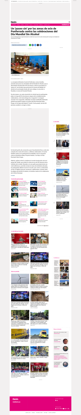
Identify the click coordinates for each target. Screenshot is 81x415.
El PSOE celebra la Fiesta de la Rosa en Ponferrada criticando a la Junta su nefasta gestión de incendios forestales (39, 375)
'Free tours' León (45, 1)
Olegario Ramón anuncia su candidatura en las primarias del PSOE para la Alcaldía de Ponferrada (20, 246)
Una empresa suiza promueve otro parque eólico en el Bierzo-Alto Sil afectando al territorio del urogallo (19, 286)
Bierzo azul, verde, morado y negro (38, 357)
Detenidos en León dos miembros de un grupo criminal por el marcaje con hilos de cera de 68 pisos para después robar (39, 246)
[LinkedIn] (40, 45)
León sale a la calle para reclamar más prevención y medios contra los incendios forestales (20, 375)
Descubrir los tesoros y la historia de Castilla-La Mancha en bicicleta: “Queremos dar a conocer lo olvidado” (56, 269)
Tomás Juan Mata (59, 149)
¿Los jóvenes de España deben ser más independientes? (61, 354)
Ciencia (31, 24)
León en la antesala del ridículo (62, 147)
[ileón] (19, 399)
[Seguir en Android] (55, 400)
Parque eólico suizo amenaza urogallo (23, 1)
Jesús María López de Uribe (35, 288)
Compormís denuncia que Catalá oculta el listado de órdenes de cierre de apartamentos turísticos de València (56, 276)
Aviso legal (45, 412)
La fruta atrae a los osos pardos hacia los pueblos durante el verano (20, 358)
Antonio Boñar (56, 348)
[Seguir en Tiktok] (65, 408)
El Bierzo (41, 24)
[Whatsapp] (30, 45)
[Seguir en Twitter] (57, 408)
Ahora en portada (15, 271)
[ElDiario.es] (65, 24)
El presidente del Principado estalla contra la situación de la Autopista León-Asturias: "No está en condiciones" (62, 211)
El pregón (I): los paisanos (57, 347)
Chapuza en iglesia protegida (52, 1)
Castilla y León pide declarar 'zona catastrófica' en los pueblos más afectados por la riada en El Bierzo (38, 322)
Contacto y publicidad (52, 412)
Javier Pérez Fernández (56, 366)
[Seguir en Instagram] (61, 408)
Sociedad (26, 24)
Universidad (36, 24)
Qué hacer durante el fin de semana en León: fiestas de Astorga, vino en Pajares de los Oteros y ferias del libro (39, 265)
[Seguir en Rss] (68, 408)
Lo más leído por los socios (17, 231)
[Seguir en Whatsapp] (67, 408)
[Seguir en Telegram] (60, 408)
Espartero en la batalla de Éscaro (33, 1)
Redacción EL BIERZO (15, 326)
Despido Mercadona (59, 1)
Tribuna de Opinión (57, 329)
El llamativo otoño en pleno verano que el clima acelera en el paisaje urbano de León (19, 265)
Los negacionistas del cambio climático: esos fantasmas (58, 363)
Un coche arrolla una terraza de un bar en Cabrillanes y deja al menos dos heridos (19, 341)
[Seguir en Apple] (57, 400)
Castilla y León (47, 24)
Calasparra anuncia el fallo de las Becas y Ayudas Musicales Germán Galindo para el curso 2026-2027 (56, 263)
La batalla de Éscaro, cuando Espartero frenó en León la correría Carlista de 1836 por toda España (38, 286)
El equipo (33, 412)
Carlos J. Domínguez (34, 307)
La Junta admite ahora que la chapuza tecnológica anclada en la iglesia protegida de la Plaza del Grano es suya (38, 304)
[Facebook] (33, 45)
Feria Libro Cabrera (40, 1)
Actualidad (14, 24)
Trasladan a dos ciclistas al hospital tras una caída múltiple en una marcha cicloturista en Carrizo (39, 341)
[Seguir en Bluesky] (55, 408)
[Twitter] (38, 45)
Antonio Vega (13, 288)
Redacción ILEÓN (14, 267)
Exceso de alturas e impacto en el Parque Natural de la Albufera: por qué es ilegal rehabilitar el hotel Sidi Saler (56, 283)
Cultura (22, 24)
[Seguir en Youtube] (63, 408)
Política (18, 24)
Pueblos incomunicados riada (66, 1)
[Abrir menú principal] (69, 22)
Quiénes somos (28, 412)
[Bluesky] (35, 45)
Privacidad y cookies (39, 412)
